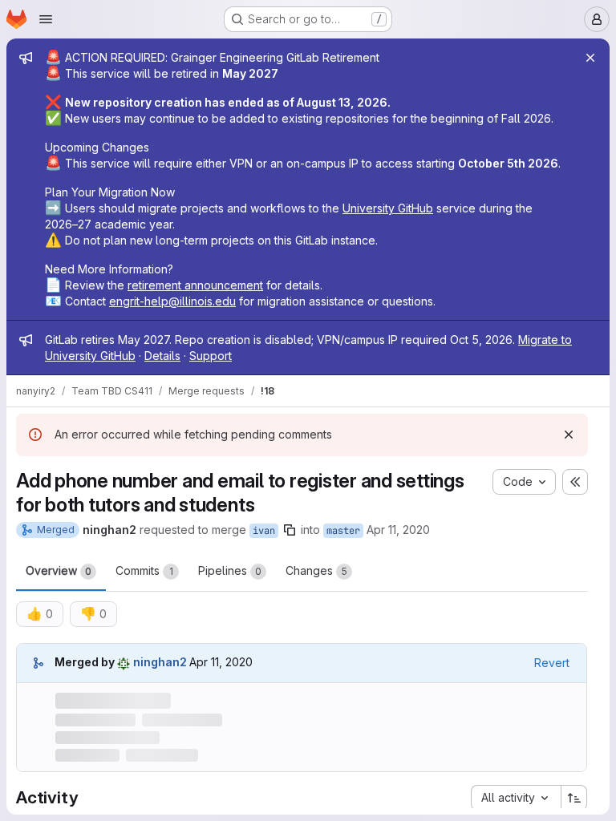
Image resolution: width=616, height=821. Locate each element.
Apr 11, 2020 (398, 529)
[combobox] (516, 798)
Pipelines (229, 570)
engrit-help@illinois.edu (172, 301)
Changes (316, 570)
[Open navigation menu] (46, 19)
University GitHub (387, 208)
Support (210, 355)
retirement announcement (195, 285)
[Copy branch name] (289, 530)
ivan (264, 530)
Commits (144, 570)
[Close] (590, 57)
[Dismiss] (568, 434)
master (343, 530)
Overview (58, 570)
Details (162, 355)
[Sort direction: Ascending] (574, 798)
